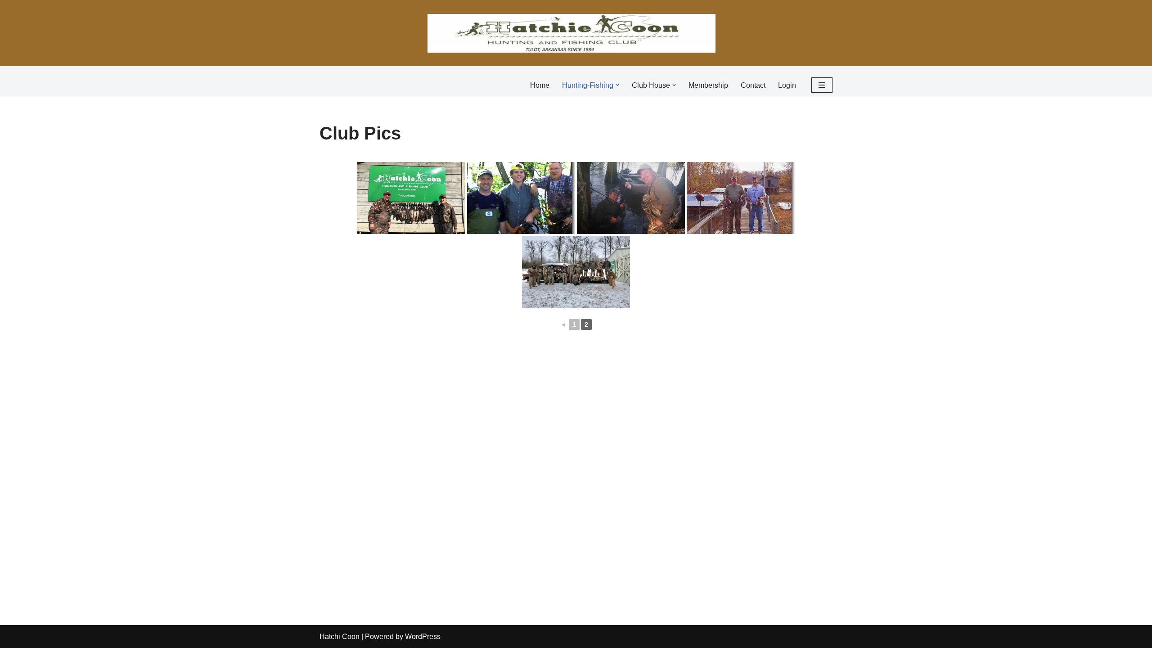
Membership (708, 85)
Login (787, 85)
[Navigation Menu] (821, 85)
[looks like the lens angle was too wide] (521, 198)
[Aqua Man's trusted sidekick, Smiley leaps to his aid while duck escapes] (631, 198)
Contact (753, 85)
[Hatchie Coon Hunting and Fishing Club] (572, 33)
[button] (617, 85)
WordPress (423, 636)
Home (539, 85)
